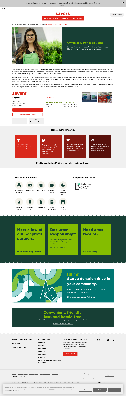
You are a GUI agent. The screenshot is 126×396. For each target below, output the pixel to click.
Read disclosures (109, 376)
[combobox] (117, 15)
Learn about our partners (28, 252)
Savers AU (55, 374)
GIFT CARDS (91, 9)
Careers (41, 345)
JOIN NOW (70, 354)
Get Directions (27, 110)
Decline (100, 389)
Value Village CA (33, 374)
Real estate (42, 348)
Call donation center (28, 114)
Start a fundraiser (44, 339)
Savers (14, 374)
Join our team (50, 97)
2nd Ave (15, 376)
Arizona (23, 24)
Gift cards (41, 342)
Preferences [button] (16, 390)
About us (41, 351)
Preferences (86, 389)
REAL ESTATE (111, 9)
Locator (15, 24)
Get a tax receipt (91, 252)
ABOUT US (121, 9)
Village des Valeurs (45, 374)
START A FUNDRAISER (78, 9)
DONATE (65, 18)
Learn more (63, 5)
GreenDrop (22, 376)
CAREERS (101, 9)
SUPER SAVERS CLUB (51, 18)
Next (108, 97)
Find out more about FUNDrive (81, 297)
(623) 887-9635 (17, 105)
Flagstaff (31, 24)
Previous (85, 97)
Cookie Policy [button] (52, 389)
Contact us (42, 354)
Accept (114, 389)
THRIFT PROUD (77, 18)
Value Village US (22, 374)
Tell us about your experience (63, 323)
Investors (41, 357)
